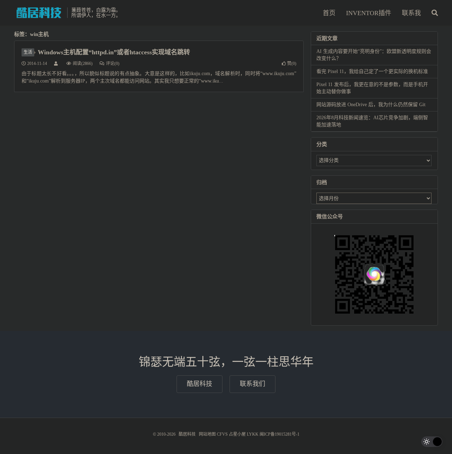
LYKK (252, 434)
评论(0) (112, 63)
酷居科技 (39, 12)
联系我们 (252, 383)
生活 (28, 52)
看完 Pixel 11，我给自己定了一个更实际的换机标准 (372, 71)
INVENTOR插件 (368, 13)
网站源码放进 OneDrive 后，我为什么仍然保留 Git (371, 104)
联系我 (411, 13)
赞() (291, 63)
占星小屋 (237, 434)
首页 (329, 13)
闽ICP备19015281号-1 (279, 434)
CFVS (222, 434)
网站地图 (207, 434)
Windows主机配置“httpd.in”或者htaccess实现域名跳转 (114, 52)
